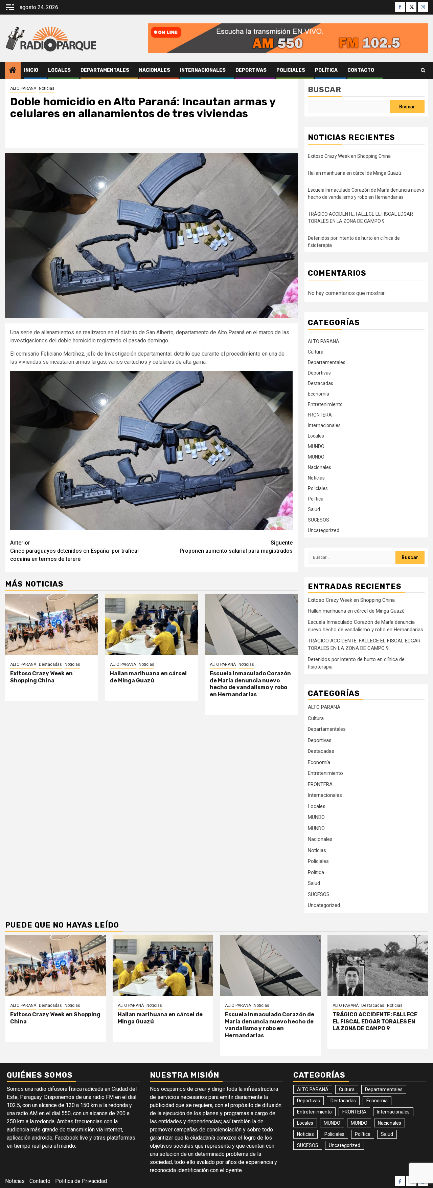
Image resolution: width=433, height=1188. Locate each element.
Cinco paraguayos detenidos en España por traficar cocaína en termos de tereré (74, 550)
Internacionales (203, 70)
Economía (318, 394)
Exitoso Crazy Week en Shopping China (41, 677)
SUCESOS (318, 520)
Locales (59, 70)
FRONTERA (320, 415)
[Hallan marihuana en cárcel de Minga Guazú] (151, 624)
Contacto (360, 70)
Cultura (315, 352)
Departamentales (105, 70)
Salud (314, 509)
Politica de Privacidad (81, 1181)
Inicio (31, 70)
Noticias (46, 88)
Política (326, 70)
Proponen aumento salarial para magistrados (236, 546)
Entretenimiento (325, 404)
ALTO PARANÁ (23, 88)
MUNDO (316, 446)
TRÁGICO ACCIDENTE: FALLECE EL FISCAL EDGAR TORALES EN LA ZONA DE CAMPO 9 (375, 1021)
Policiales (290, 70)
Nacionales (154, 70)
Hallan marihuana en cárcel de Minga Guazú (148, 677)
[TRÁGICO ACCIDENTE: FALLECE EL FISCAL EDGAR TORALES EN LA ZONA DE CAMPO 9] (377, 965)
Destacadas (50, 664)
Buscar (324, 89)
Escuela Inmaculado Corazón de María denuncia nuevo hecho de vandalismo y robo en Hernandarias (250, 684)
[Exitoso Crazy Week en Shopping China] (51, 624)
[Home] (13, 71)
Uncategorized (323, 530)
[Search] (423, 70)
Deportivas (251, 70)
